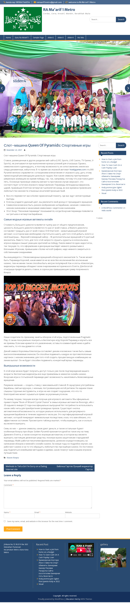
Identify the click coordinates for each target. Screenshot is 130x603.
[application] (81, 540)
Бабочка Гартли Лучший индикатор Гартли (75, 458)
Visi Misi (80, 37)
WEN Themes (86, 589)
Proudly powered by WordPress (51, 589)
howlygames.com (78, 159)
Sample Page (38, 37)
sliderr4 (71, 37)
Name (7, 502)
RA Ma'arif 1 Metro (59, 9)
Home (8, 37)
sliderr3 (61, 37)
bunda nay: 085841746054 (18, 2)
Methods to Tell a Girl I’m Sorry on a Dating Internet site (26, 458)
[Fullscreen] (91, 544)
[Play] (71, 544)
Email (37, 502)
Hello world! (106, 200)
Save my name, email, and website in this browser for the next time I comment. (40, 511)
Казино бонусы (13, 447)
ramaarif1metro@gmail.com (49, 2)
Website (68, 502)
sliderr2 (51, 37)
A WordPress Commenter (112, 198)
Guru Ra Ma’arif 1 (22, 37)
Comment (9, 475)
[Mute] (88, 544)
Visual (104, 183)
